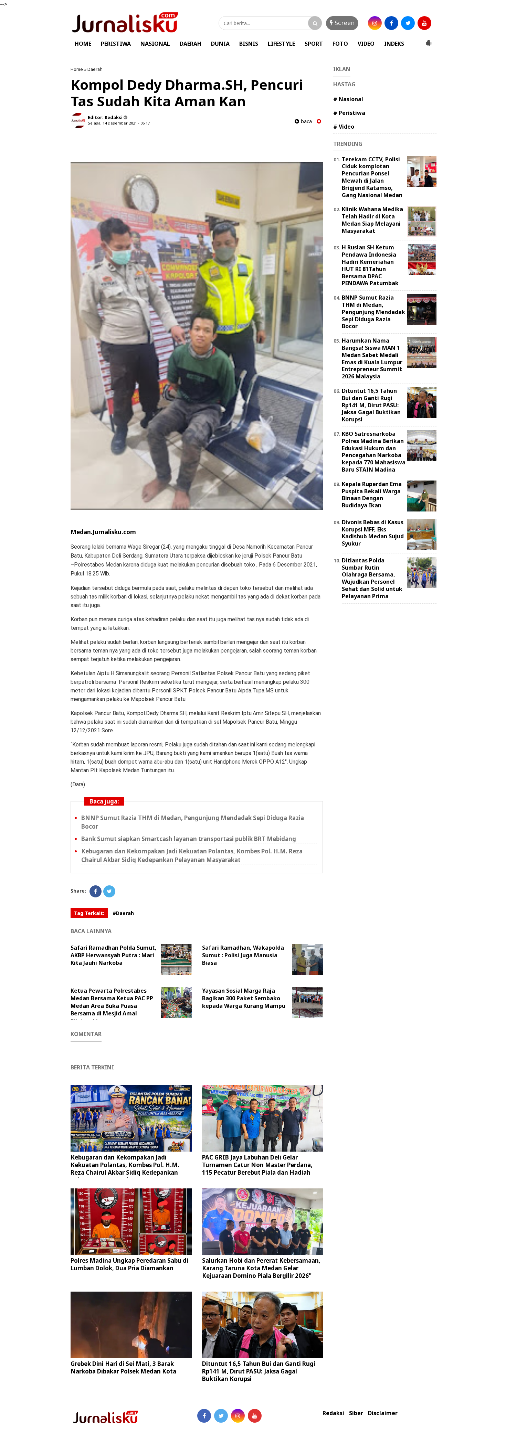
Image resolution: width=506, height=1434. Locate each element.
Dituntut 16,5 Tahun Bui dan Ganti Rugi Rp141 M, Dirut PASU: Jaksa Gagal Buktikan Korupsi (258, 1371)
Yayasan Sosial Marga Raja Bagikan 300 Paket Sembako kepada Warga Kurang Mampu (243, 998)
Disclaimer (383, 1413)
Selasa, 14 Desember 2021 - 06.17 (119, 123)
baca (305, 121)
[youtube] (424, 23)
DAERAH (190, 43)
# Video (343, 126)
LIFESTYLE (281, 43)
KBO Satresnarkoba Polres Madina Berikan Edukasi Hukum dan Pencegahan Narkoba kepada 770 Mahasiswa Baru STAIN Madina (373, 451)
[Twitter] (109, 891)
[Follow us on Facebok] (204, 1416)
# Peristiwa (349, 113)
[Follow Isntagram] (238, 1416)
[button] (428, 40)
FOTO (340, 43)
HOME (83, 43)
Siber (356, 1413)
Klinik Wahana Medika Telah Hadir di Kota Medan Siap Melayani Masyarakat (372, 219)
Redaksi (333, 1413)
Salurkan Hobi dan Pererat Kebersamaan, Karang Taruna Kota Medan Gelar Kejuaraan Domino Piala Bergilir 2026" (261, 1268)
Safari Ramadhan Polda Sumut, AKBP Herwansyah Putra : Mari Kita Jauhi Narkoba (114, 955)
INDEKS (394, 43)
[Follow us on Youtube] (255, 1416)
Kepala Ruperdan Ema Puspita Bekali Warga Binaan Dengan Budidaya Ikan (372, 494)
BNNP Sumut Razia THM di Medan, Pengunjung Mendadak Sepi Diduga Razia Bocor (373, 312)
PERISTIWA (116, 43)
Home (77, 69)
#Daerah (123, 913)
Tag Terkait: (89, 913)
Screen (344, 23)
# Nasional (348, 99)
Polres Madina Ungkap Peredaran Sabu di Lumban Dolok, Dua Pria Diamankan (129, 1264)
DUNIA (220, 43)
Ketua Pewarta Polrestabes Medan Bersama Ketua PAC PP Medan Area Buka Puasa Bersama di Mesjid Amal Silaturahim (112, 1006)
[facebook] (391, 23)
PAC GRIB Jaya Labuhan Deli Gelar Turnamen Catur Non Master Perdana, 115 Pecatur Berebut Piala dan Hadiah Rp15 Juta (257, 1168)
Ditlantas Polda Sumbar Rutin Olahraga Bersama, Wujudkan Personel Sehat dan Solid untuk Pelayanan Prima (372, 578)
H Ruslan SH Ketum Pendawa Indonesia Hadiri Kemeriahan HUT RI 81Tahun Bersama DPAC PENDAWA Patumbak (370, 265)
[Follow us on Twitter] (221, 1416)
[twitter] (408, 23)
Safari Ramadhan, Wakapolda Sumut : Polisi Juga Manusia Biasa (243, 955)
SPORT (314, 43)
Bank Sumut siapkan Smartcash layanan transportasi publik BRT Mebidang (188, 839)
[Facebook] (95, 891)
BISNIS (248, 43)
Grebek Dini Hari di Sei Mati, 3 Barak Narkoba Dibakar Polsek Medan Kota (123, 1367)
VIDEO (366, 43)
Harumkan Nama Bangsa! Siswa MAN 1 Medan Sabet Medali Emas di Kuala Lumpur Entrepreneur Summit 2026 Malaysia (372, 358)
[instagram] (375, 23)
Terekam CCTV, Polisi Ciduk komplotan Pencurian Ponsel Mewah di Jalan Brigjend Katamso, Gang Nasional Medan (372, 177)
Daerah (95, 69)
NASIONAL (155, 43)
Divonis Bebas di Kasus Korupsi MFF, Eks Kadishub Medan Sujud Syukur (373, 532)
